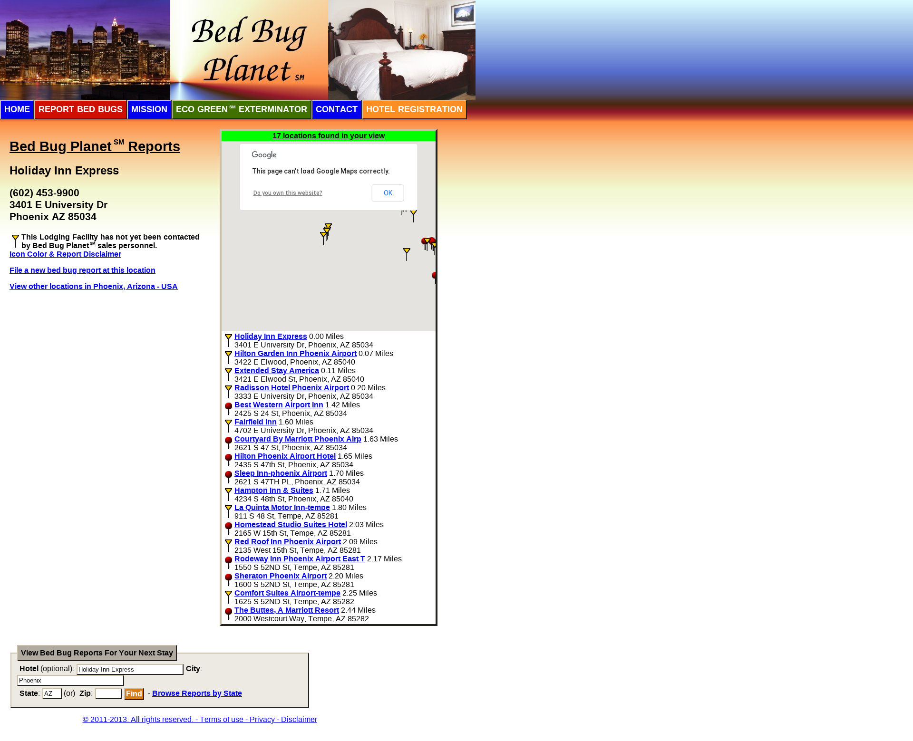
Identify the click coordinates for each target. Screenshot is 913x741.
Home (17, 109)
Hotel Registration (414, 109)
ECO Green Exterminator (241, 109)
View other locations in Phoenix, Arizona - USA (94, 286)
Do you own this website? (287, 193)
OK (388, 193)
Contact (337, 109)
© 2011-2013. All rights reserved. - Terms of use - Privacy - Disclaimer (200, 719)
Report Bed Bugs (81, 109)
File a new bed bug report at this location (82, 270)
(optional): (46, 668)
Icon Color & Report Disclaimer (65, 254)
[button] (323, 238)
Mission (149, 109)
